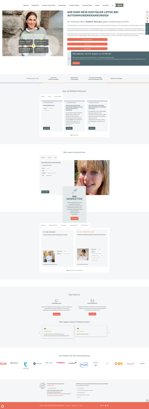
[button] (2, 406)
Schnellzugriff (147, 29)
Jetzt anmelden (74, 218)
